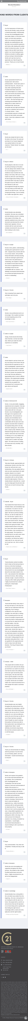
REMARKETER (22, 1017)
